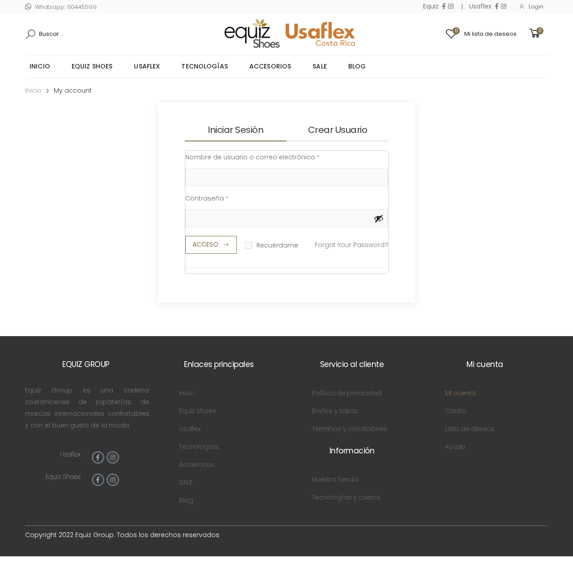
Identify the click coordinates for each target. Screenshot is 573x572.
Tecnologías (204, 66)
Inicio (40, 66)
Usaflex (147, 66)
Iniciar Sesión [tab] (235, 130)
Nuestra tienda (335, 479)
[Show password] (379, 218)
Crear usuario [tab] (338, 130)
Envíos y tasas (335, 410)
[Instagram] (113, 457)
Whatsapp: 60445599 (66, 7)
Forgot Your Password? (351, 244)
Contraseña (206, 197)
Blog (357, 66)
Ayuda (455, 446)
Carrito (455, 410)
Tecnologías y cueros (346, 497)
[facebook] (443, 6)
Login (536, 6)
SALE (319, 66)
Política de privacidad (346, 392)
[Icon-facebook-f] (98, 457)
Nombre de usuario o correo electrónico (252, 156)
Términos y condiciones (349, 428)
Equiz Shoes (92, 66)
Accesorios (270, 66)
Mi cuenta (460, 392)
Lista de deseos (470, 428)
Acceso (205, 244)
